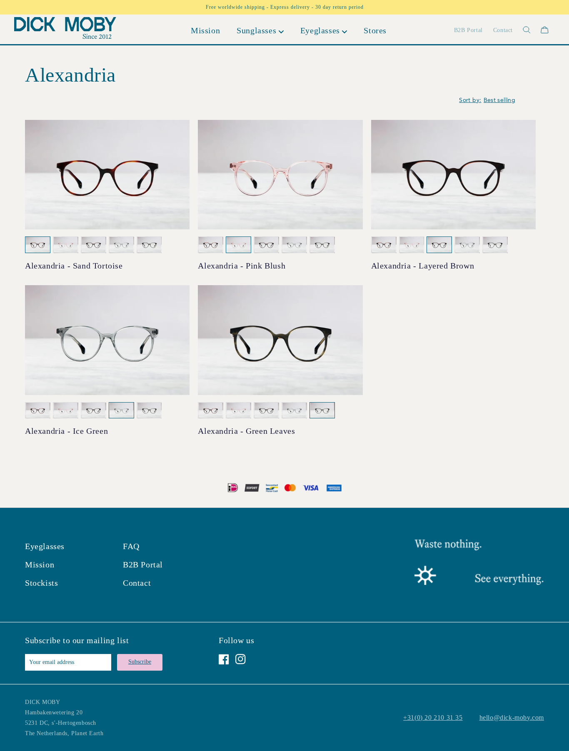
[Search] (522, 29)
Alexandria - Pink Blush (241, 265)
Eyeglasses (45, 546)
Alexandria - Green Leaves (246, 430)
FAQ (131, 546)
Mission (39, 564)
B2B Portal (143, 564)
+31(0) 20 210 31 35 (432, 717)
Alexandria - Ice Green (66, 430)
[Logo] (65, 29)
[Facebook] (224, 659)
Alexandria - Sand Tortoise (74, 265)
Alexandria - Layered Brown (422, 265)
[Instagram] (240, 659)
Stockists (41, 582)
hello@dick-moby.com (511, 717)
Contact (137, 582)
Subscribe (139, 662)
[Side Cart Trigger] (545, 29)
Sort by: (470, 100)
